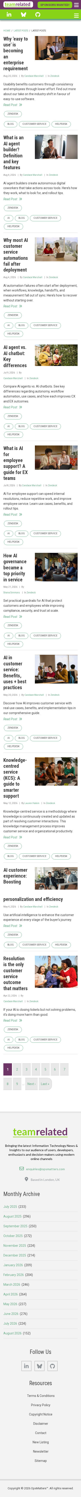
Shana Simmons (11, 592)
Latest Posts (21, 30)
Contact (40, 1433)
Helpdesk (61, 124)
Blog (10, 124)
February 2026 (13, 1275)
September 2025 (15, 1226)
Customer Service (34, 124)
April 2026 (10, 1294)
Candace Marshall (34, 76)
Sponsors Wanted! (55, 5)
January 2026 (13, 1265)
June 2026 (10, 1314)
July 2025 (10, 1206)
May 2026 (10, 1304)
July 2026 (10, 1323)
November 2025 (14, 1245)
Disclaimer (40, 1423)
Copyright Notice (40, 1414)
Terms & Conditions (41, 1396)
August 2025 (12, 1216)
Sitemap (41, 1461)
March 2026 (11, 1284)
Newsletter (41, 1451)
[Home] (18, 4)
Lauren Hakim (32, 803)
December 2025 (14, 1255)
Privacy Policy (40, 1405)
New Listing (41, 1442)
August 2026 (12, 1333)
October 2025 (13, 1236)
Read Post (10, 105)
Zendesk (54, 76)
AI (8, 218)
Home (6, 30)
